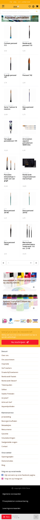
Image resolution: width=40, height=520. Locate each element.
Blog (3, 465)
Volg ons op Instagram (13, 479)
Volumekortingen (8, 438)
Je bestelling (6, 417)
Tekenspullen (7, 385)
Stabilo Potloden (8, 394)
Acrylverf (5, 398)
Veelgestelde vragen (9, 442)
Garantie (5, 434)
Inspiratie (5, 364)
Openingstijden (7, 457)
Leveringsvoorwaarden (11, 508)
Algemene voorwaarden (11, 494)
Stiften (4, 389)
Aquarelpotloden (8, 406)
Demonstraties (7, 461)
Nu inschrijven (18, 342)
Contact (4, 446)
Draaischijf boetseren (10, 372)
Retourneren (6, 429)
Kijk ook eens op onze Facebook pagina (19, 475)
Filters (7, 517)
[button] (4, 263)
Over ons (5, 355)
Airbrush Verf (7, 402)
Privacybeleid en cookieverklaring (15, 501)
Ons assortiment (8, 359)
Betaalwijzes (6, 425)
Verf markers (7, 368)
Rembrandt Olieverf (9, 381)
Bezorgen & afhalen (9, 421)
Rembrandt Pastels (9, 376)
